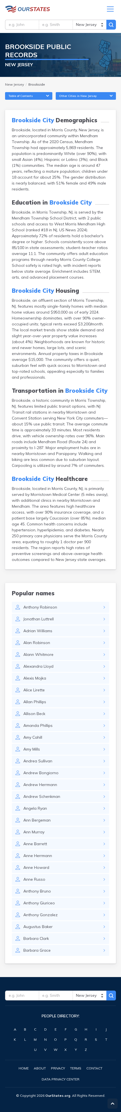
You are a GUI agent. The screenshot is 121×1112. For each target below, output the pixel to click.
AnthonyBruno (37, 891)
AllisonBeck (34, 713)
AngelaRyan (35, 808)
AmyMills (31, 749)
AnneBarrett (35, 843)
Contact (94, 1068)
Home (24, 1068)
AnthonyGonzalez (40, 914)
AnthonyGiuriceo (39, 902)
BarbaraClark (36, 938)
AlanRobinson (36, 642)
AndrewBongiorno (41, 772)
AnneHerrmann (37, 855)
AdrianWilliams (37, 630)
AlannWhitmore (38, 654)
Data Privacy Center (60, 1079)
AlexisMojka (34, 678)
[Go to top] (112, 1103)
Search (111, 25)
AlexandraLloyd (38, 666)
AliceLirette (34, 689)
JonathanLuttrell (38, 619)
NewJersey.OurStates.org (27, 9)
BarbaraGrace (37, 950)
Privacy (58, 1068)
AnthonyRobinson (40, 607)
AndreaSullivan (37, 760)
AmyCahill (32, 737)
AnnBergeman (37, 820)
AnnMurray (33, 831)
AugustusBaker (38, 926)
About (40, 1068)
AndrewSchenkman (41, 796)
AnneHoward (36, 867)
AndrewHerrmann (40, 784)
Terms (75, 1068)
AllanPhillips (34, 701)
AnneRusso (34, 879)
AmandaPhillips (38, 725)
